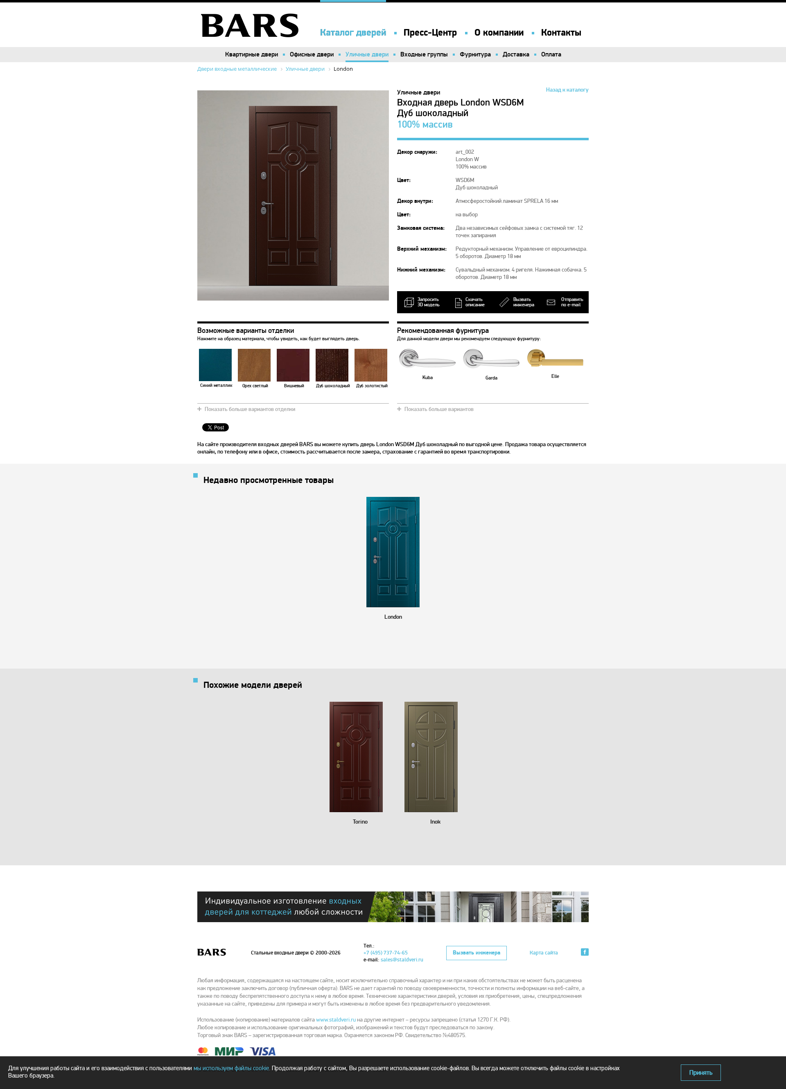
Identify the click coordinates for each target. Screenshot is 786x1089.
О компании (499, 33)
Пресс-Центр (430, 33)
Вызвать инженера (476, 953)
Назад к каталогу (567, 89)
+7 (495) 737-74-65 (386, 953)
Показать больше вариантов (439, 409)
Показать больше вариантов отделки (250, 409)
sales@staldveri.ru (402, 960)
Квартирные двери (251, 54)
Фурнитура (475, 54)
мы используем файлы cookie (231, 1068)
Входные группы (424, 54)
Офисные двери (312, 54)
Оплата (551, 54)
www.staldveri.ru (336, 1019)
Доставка (516, 54)
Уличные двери (367, 54)
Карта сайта (544, 953)
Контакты (561, 33)
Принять (700, 1073)
